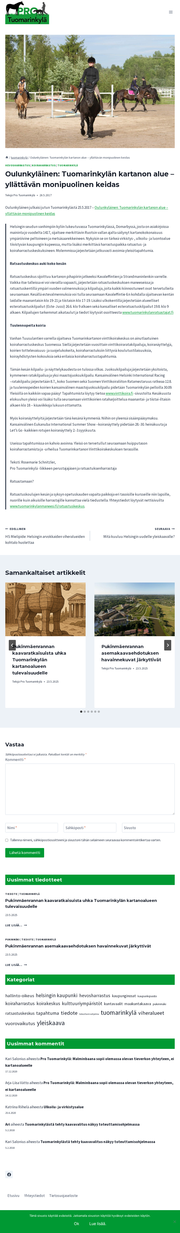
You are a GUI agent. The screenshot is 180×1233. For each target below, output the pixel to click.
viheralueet (151, 1012)
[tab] (81, 712)
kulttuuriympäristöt (82, 1003)
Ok (76, 1223)
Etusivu (13, 1195)
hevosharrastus (17, 165)
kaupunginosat (124, 995)
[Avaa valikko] (171, 12)
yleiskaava (51, 1023)
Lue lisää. (97, 1223)
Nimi (12, 827)
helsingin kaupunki (56, 995)
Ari (7, 1124)
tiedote (11, 894)
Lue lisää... (16, 925)
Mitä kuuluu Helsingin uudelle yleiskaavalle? (139, 533)
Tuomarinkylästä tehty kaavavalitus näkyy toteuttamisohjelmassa (82, 1124)
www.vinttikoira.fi (119, 393)
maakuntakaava (137, 1003)
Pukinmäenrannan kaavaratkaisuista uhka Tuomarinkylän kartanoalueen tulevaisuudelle (39, 660)
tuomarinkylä (68, 165)
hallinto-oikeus (19, 995)
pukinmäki (12, 939)
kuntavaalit (113, 1003)
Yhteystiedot (34, 1195)
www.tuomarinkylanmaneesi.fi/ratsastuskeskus (47, 506)
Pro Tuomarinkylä (24, 195)
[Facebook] (9, 1174)
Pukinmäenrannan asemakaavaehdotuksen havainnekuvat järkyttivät (131, 653)
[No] (174, 1221)
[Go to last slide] (12, 645)
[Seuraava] (167, 645)
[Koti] (6, 157)
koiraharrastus (44, 165)
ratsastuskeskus (19, 1013)
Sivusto (130, 827)
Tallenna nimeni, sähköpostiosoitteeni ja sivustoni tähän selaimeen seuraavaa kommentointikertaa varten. (85, 840)
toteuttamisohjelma (89, 1014)
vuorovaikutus (20, 1023)
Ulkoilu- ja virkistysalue (64, 1107)
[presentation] (45, 609)
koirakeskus (48, 1003)
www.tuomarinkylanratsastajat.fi (147, 312)
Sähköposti (75, 827)
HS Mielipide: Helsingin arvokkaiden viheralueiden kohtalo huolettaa (45, 536)
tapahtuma (47, 1013)
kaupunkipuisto (147, 996)
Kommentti (15, 759)
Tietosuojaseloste (63, 1195)
